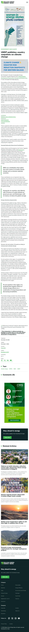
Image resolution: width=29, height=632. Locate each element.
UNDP (18, 369)
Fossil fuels (17, 596)
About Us (17, 610)
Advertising (3, 610)
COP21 (10, 369)
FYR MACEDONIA (5, 121)
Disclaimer (3, 613)
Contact (17, 608)
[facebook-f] (9, 618)
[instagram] (15, 618)
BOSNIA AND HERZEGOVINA (8, 117)
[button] (27, 2)
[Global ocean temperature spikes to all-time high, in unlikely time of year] (14, 512)
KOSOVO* (3, 118)
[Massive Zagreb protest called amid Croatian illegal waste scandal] (14, 485)
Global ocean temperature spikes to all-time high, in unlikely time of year (14, 522)
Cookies (11, 623)
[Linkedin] (8, 361)
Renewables (18, 585)
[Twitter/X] (5, 361)
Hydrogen (17, 593)
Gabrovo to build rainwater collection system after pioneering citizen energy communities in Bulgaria (13, 467)
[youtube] (19, 618)
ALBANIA (3, 115)
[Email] (11, 361)
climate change (4, 369)
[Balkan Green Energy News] (7, 2)
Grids (2, 590)
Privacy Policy (4, 623)
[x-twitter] (12, 618)
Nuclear (2, 596)
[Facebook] (2, 361)
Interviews (3, 601)
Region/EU (3, 348)
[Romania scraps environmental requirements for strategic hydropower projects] (14, 537)
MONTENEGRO (5, 120)
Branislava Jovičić (5, 352)
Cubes (8, 628)
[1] (20, 159)
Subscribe (7, 437)
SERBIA (3, 123)
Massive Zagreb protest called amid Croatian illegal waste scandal (12, 495)
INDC (15, 369)
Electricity (3, 587)
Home (2, 585)
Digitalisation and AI (5, 598)
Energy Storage (4, 593)
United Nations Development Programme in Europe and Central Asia (14, 77)
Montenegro (21, 150)
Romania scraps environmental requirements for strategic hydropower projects (14, 549)
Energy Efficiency (18, 587)
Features (17, 598)
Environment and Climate (9, 49)
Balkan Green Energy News (10, 627)
